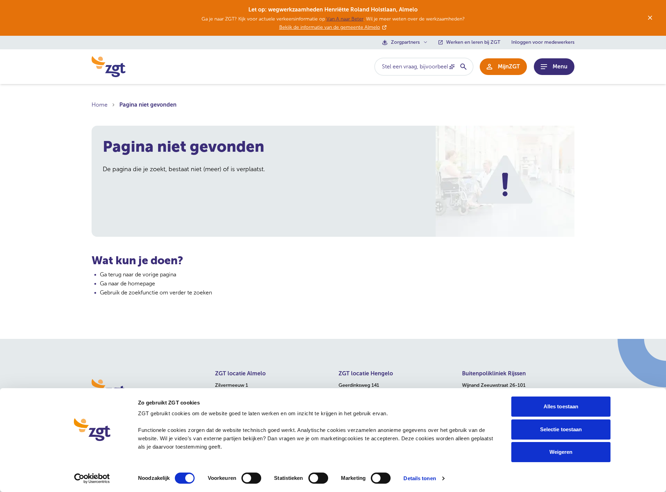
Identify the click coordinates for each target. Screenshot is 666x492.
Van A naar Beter (345, 19)
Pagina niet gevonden (148, 105)
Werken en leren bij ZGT (473, 42)
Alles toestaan (561, 406)
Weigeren (561, 452)
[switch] (251, 478)
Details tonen (419, 478)
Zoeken (463, 67)
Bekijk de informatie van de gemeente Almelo (329, 27)
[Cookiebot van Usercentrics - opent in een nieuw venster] (92, 478)
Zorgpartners (405, 42)
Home (100, 105)
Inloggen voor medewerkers (542, 42)
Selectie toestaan (561, 429)
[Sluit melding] (650, 18)
